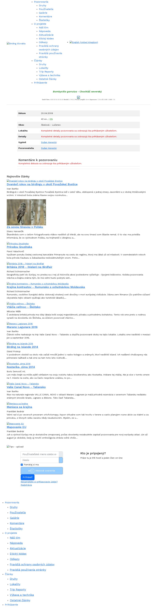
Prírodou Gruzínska (19, 246)
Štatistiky (44, 20)
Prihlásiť (28, 477)
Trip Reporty (46, 71)
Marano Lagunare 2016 (22, 327)
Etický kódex (46, 38)
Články (38, 60)
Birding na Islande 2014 (22, 346)
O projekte (40, 23)
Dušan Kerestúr (49, 142)
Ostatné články (47, 79)
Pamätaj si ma (31, 464)
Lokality (43, 67)
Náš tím (43, 27)
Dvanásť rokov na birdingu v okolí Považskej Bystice (42, 184)
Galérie (43, 12)
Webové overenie (44, 470)
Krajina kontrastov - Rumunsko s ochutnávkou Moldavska (46, 287)
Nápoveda (45, 31)
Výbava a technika (49, 75)
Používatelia (46, 9)
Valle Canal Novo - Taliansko (26, 387)
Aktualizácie (46, 34)
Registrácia (26, 485)
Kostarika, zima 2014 (21, 367)
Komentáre (45, 16)
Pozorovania (41, 1)
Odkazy (43, 42)
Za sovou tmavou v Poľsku (25, 227)
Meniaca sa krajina (19, 407)
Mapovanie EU (16, 427)
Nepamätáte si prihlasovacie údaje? (39, 481)
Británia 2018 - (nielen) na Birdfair (29, 267)
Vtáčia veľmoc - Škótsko (23, 306)
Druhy (42, 5)
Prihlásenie (40, 82)
